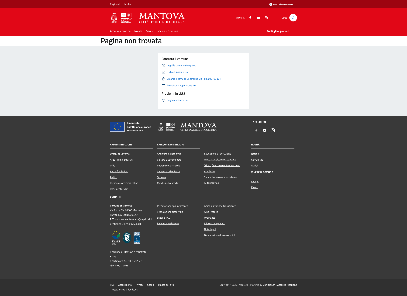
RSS (112, 285)
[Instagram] (265, 17)
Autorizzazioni (212, 183)
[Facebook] (249, 17)
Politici (113, 177)
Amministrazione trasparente (220, 206)
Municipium (268, 285)
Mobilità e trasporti (167, 183)
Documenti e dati (119, 189)
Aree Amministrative (121, 160)
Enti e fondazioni (119, 171)
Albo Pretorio (211, 212)
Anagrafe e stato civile (169, 154)
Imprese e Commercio (168, 165)
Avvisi (254, 165)
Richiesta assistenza (168, 223)
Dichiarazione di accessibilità (219, 235)
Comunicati (257, 160)
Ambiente (209, 171)
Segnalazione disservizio (170, 212)
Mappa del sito (166, 285)
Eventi (254, 187)
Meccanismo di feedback (125, 289)
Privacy (139, 285)
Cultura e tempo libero (169, 160)
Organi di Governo (120, 154)
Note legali (210, 229)
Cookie (150, 285)
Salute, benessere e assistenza (220, 177)
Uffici (113, 165)
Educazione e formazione (217, 153)
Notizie (255, 154)
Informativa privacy (214, 223)
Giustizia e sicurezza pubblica (220, 159)
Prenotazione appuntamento (172, 206)
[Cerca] (293, 17)
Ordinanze (209, 218)
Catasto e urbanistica (168, 171)
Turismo (161, 177)
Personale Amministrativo (124, 183)
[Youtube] (257, 17)
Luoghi (255, 181)
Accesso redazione (287, 285)
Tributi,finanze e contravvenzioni (222, 165)
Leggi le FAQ (163, 218)
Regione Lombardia (120, 4)
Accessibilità (125, 285)
